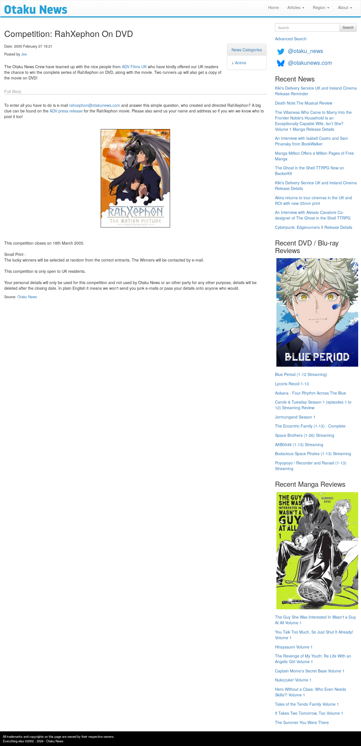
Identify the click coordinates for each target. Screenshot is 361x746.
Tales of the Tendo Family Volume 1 (307, 704)
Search (348, 27)
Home (273, 7)
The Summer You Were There (302, 722)
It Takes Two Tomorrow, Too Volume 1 (309, 713)
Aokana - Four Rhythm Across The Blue (310, 393)
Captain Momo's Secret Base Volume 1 (310, 671)
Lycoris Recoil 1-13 (292, 383)
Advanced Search (291, 38)
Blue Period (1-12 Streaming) (301, 374)
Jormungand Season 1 (295, 417)
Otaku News (27, 296)
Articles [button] (294, 7)
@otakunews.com (310, 62)
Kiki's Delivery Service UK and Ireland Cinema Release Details (316, 185)
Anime (240, 62)
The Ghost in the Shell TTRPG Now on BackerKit (309, 170)
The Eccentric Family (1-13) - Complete (310, 426)
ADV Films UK (134, 66)
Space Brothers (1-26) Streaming (304, 435)
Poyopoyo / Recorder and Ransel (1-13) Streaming (310, 465)
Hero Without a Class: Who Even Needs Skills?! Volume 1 (310, 692)
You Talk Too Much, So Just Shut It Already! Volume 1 (314, 634)
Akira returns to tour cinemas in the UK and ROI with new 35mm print (313, 200)
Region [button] (320, 7)
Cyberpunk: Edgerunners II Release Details (313, 227)
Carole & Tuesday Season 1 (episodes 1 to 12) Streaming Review (313, 404)
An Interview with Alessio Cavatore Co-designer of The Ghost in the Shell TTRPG (313, 215)
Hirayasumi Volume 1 (294, 647)
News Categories (247, 49)
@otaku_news (305, 51)
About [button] (343, 7)
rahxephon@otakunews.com (94, 105)
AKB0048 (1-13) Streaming (299, 444)
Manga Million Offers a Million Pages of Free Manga (314, 155)
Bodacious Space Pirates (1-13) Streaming (313, 453)
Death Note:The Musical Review (303, 103)
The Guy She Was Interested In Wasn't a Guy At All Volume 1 (315, 619)
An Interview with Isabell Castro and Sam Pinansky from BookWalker (311, 141)
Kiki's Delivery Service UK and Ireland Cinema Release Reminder (316, 90)
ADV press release (66, 111)
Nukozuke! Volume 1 (293, 680)
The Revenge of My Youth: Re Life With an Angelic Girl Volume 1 (313, 658)
